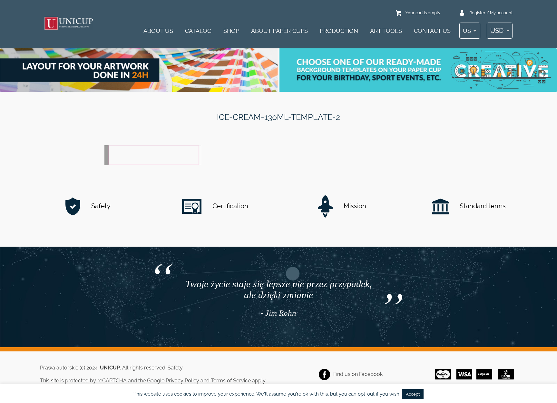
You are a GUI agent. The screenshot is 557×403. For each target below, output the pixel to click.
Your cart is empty (423, 12)
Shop (231, 30)
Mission (354, 206)
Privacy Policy (182, 381)
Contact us (432, 30)
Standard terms (482, 206)
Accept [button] (413, 394)
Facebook (371, 374)
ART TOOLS (386, 30)
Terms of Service (231, 381)
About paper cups (279, 30)
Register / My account (491, 12)
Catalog (198, 30)
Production (339, 30)
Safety (100, 206)
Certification (229, 206)
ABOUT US (158, 30)
